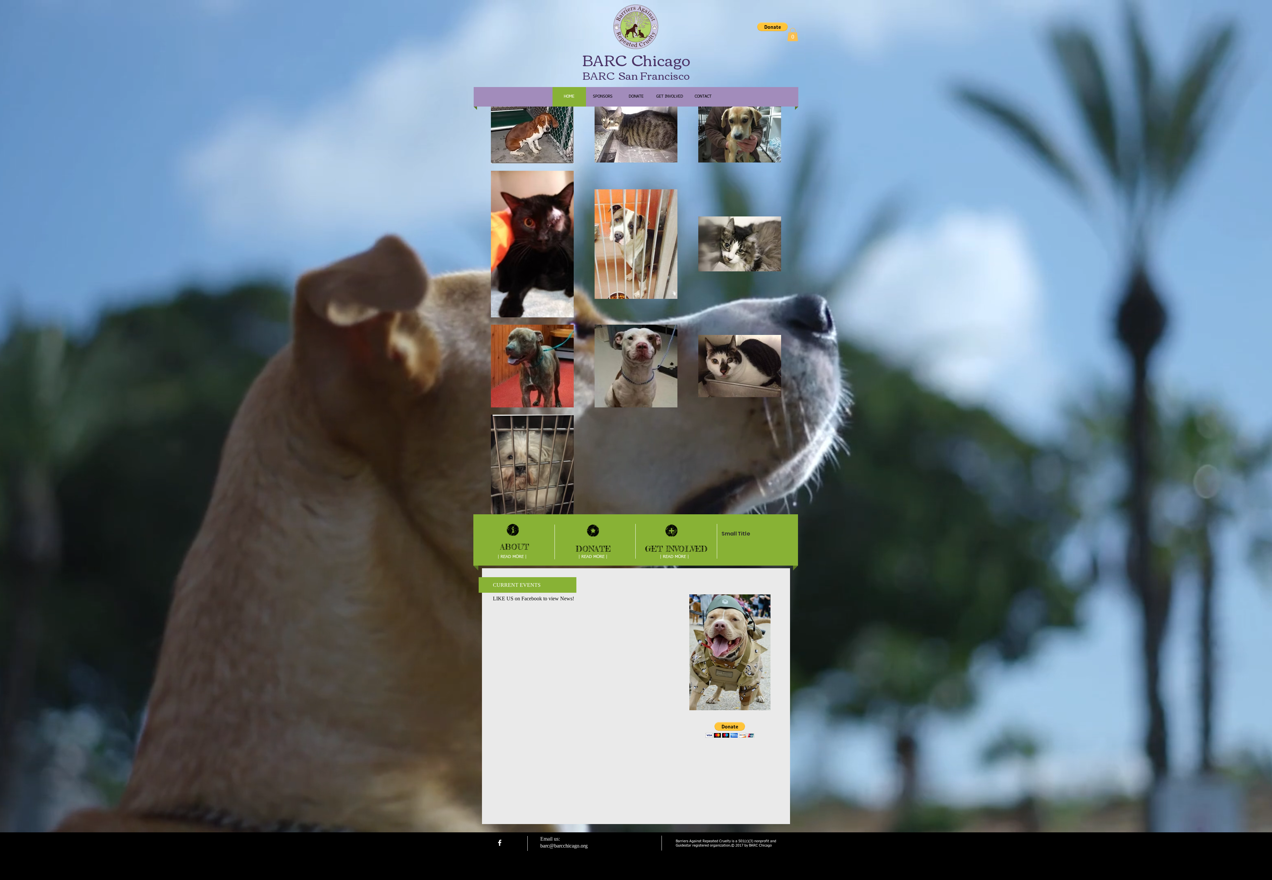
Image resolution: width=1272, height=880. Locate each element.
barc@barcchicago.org (564, 846)
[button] (772, 27)
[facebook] (500, 843)
